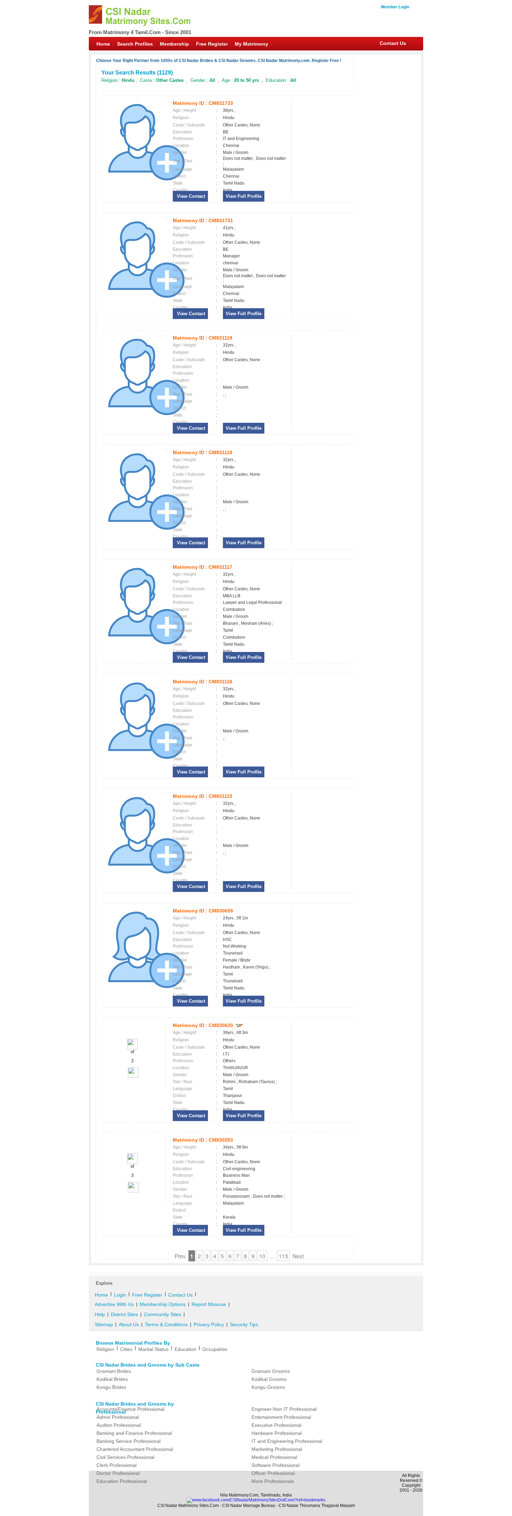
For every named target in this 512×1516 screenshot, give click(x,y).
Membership (174, 44)
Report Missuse (209, 1304)
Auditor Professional (118, 1425)
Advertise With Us (114, 1304)
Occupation (214, 1349)
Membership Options (163, 1304)
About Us (129, 1324)
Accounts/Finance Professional (130, 1409)
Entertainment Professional (281, 1417)
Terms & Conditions (166, 1324)
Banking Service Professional (128, 1441)
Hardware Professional (276, 1433)
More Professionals (272, 1481)
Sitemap (104, 1324)
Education (185, 1349)
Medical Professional (274, 1457)
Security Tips (244, 1324)
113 (283, 1256)
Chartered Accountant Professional (134, 1449)
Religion (105, 1349)
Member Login (395, 7)
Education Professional (121, 1481)
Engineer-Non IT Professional (284, 1409)
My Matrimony (251, 44)
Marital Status (153, 1349)
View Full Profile (244, 196)
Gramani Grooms (270, 1371)
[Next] (132, 1076)
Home (103, 44)
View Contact (190, 196)
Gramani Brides (113, 1371)
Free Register (212, 44)
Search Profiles (135, 44)
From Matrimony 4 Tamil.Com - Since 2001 (140, 32)
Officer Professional (273, 1473)
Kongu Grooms (268, 1387)
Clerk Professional (116, 1465)
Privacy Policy (209, 1324)
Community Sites (162, 1314)
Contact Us (393, 43)
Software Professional (275, 1465)
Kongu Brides (111, 1387)
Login (120, 1295)
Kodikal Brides (112, 1379)
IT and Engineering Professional (286, 1441)
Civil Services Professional (125, 1457)
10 (262, 1256)
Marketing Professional (276, 1449)
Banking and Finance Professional (134, 1433)
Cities (126, 1349)
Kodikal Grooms (269, 1379)
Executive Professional (276, 1425)
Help (100, 1314)
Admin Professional (117, 1417)
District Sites (124, 1314)
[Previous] (132, 1047)
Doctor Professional (118, 1473)
